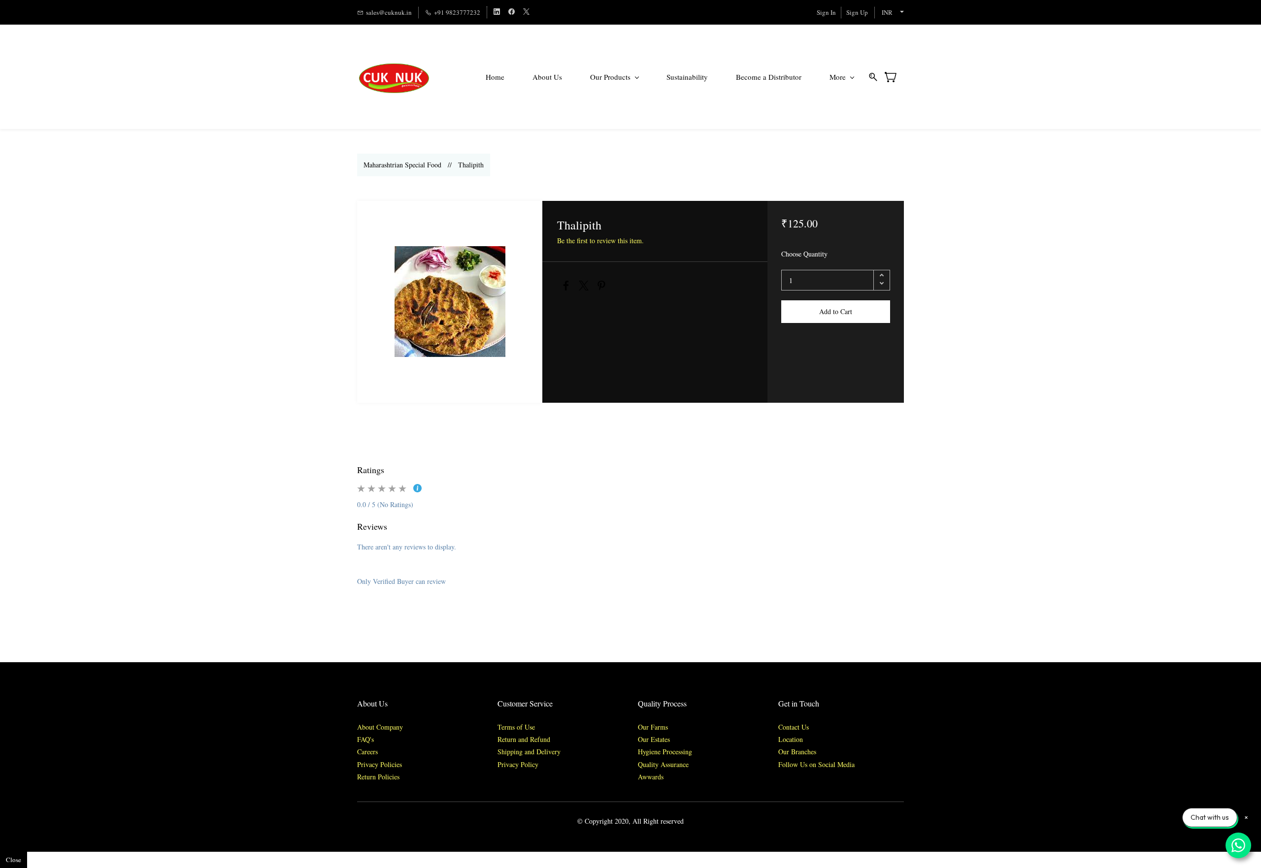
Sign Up (857, 12)
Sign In (826, 12)
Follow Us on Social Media (816, 764)
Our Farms (653, 727)
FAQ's (365, 739)
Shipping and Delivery (529, 751)
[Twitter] (583, 285)
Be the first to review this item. (600, 240)
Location (790, 739)
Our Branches (797, 751)
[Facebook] (566, 285)
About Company (380, 727)
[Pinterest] (601, 285)
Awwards (651, 776)
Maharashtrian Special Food (402, 164)
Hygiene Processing (665, 751)
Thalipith (471, 164)
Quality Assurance (663, 764)
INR (887, 12)
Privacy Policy (518, 764)
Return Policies (378, 776)
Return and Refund (524, 739)
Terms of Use (516, 727)
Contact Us (793, 727)
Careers (367, 751)
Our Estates (654, 739)
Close (13, 859)
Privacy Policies (380, 764)
